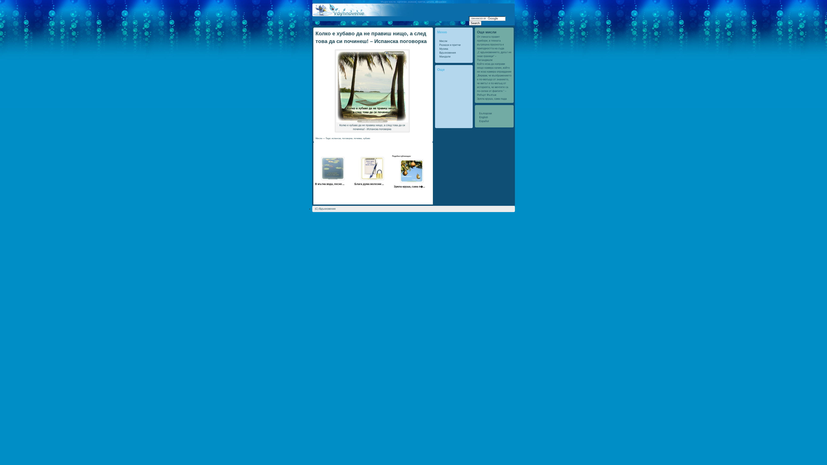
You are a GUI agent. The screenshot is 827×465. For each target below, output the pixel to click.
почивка (358, 138)
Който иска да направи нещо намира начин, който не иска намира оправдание (494, 67)
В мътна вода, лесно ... (329, 184)
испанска (336, 138)
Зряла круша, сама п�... (409, 186)
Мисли (443, 41)
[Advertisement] (390, 18)
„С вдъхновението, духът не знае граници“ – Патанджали (494, 56)
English (483, 117)
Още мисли (486, 32)
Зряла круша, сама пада (492, 98)
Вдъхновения (447, 52)
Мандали (445, 56)
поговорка (347, 138)
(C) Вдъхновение (325, 208)
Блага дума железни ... (369, 184)
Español (484, 121)
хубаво (366, 138)
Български (485, 113)
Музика (443, 48)
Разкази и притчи (450, 44)
